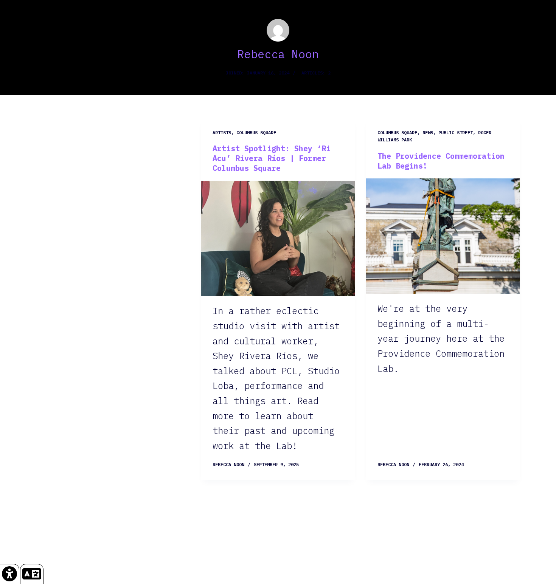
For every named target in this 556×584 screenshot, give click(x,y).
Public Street (455, 132)
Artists (222, 132)
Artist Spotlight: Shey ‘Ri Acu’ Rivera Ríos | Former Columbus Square (272, 158)
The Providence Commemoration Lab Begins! (441, 161)
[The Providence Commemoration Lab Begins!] (443, 236)
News (427, 132)
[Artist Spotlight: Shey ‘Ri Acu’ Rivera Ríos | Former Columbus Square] (278, 238)
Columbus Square (256, 132)
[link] (9, 574)
